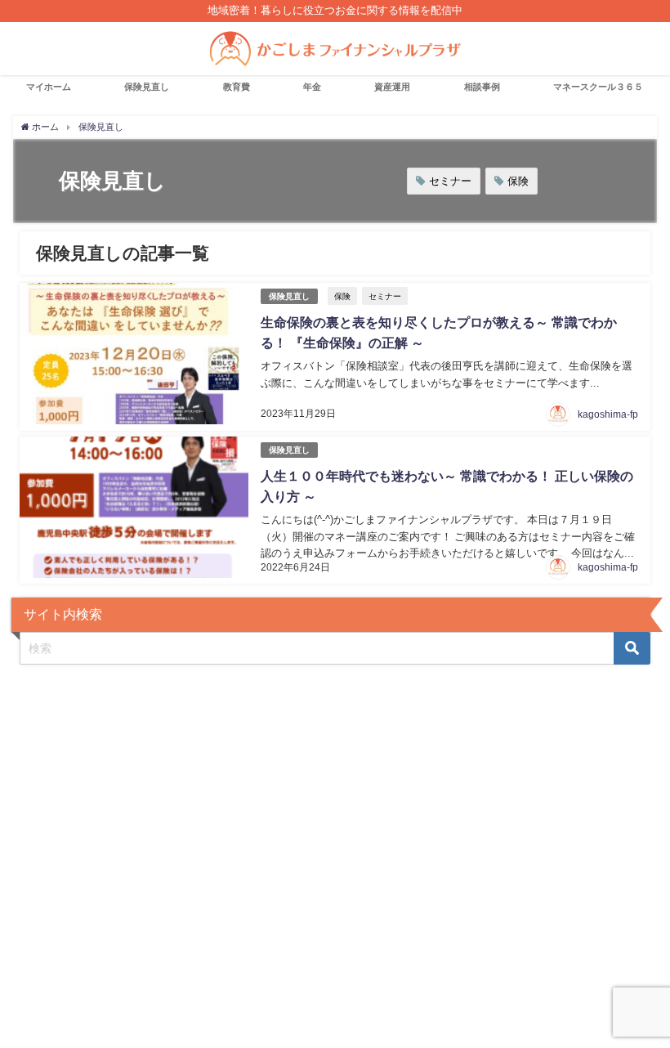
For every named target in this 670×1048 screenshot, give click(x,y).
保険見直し (146, 87)
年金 (312, 87)
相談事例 (482, 87)
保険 (518, 181)
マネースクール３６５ (598, 87)
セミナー (450, 181)
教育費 (236, 87)
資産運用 (392, 87)
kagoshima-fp (608, 414)
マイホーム (48, 87)
